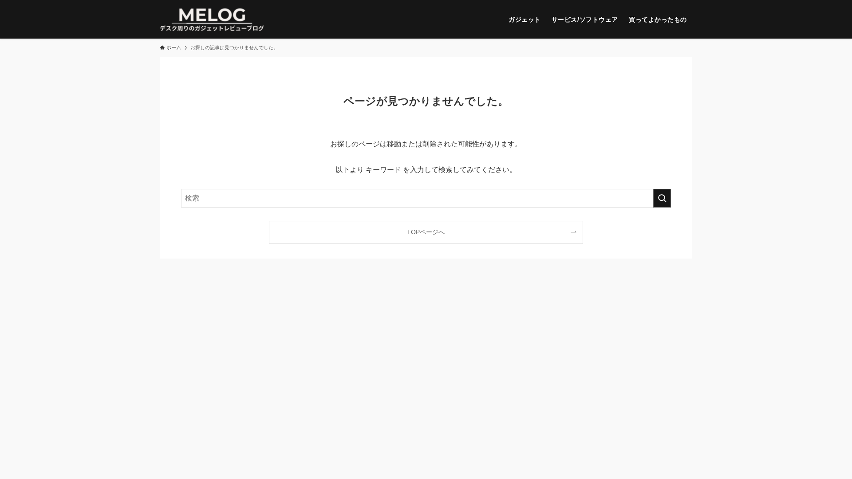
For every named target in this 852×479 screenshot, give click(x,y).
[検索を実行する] (662, 198)
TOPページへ (426, 232)
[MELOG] (212, 19)
